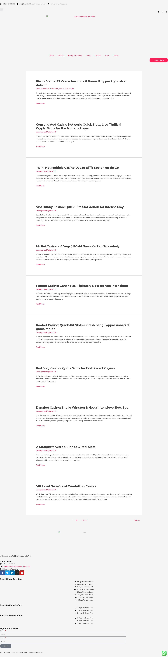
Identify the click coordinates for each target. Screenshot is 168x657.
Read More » (40, 103)
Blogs (107, 55)
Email (2, 638)
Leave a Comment (42, 89)
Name (2, 631)
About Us (61, 55)
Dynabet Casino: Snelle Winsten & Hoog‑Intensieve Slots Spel (82, 407)
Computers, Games (57, 89)
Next (137, 520)
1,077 (85, 520)
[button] (1, 9)
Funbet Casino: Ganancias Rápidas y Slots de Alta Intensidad (82, 286)
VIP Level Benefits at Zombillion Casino (66, 486)
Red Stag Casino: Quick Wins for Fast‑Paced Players (75, 368)
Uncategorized (41, 132)
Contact (116, 55)
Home (51, 55)
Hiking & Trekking (75, 55)
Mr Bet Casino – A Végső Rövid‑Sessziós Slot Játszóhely (77, 246)
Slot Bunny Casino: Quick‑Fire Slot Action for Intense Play (80, 207)
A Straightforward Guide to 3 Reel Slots (65, 447)
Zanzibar (97, 55)
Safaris (88, 55)
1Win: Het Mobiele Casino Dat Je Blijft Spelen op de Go (77, 167)
